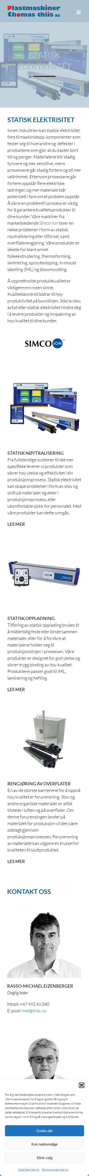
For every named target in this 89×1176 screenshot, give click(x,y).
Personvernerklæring (55, 1169)
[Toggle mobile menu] (79, 12)
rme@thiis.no (34, 1010)
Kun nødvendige (44, 1144)
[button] (81, 1085)
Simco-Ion (48, 223)
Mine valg (44, 1158)
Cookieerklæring (28, 1169)
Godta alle (44, 1131)
